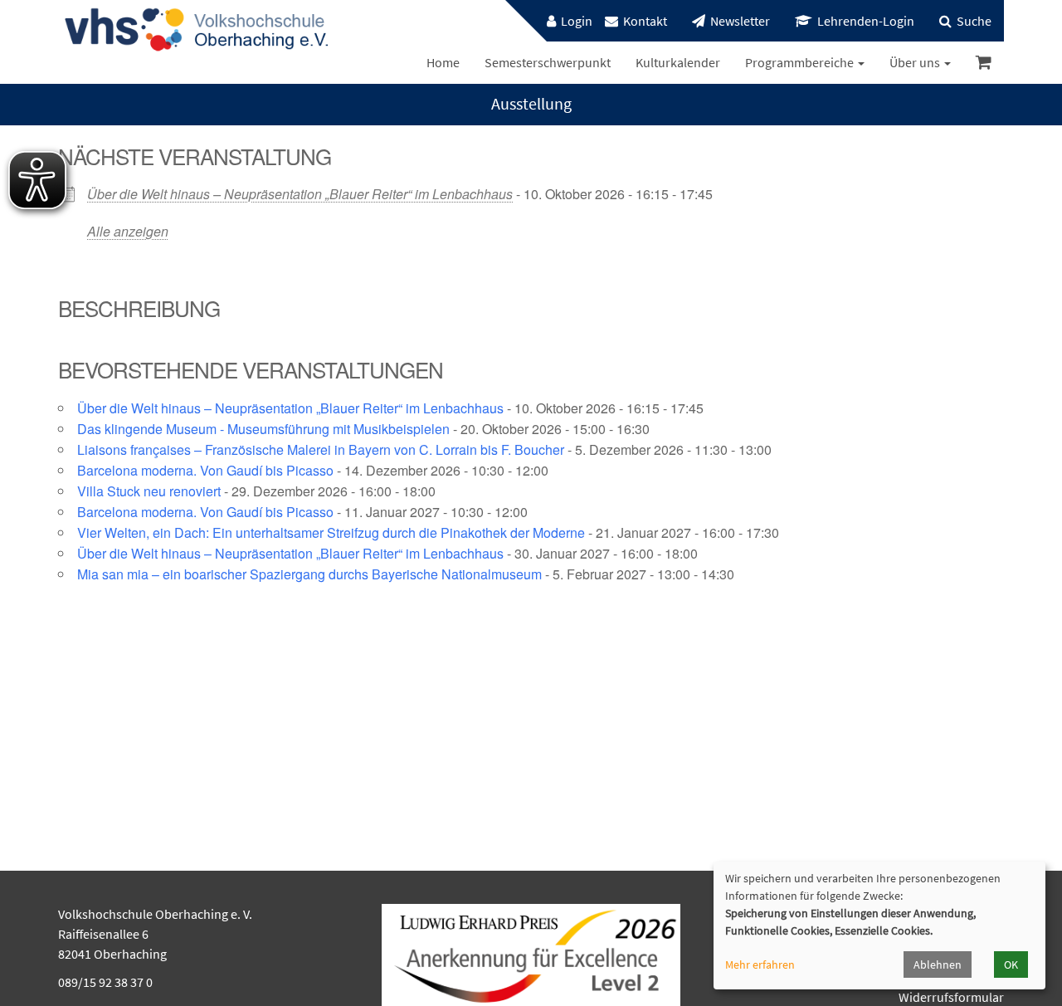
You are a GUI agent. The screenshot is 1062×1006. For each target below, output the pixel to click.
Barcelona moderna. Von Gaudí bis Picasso (205, 470)
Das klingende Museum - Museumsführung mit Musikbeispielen (263, 428)
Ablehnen (937, 964)
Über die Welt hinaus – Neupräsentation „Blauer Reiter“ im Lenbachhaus (300, 193)
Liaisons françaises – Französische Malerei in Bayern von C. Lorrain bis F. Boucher (320, 449)
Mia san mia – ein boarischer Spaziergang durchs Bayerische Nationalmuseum (309, 574)
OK (1011, 964)
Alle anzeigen (127, 231)
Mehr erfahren (760, 964)
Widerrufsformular (951, 997)
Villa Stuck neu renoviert (149, 491)
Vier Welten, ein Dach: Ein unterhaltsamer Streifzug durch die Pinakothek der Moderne (331, 532)
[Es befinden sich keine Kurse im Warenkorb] (983, 63)
